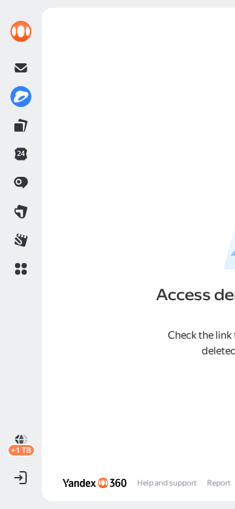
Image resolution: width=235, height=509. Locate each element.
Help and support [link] (166, 482)
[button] (20, 268)
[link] (20, 31)
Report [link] (218, 482)
